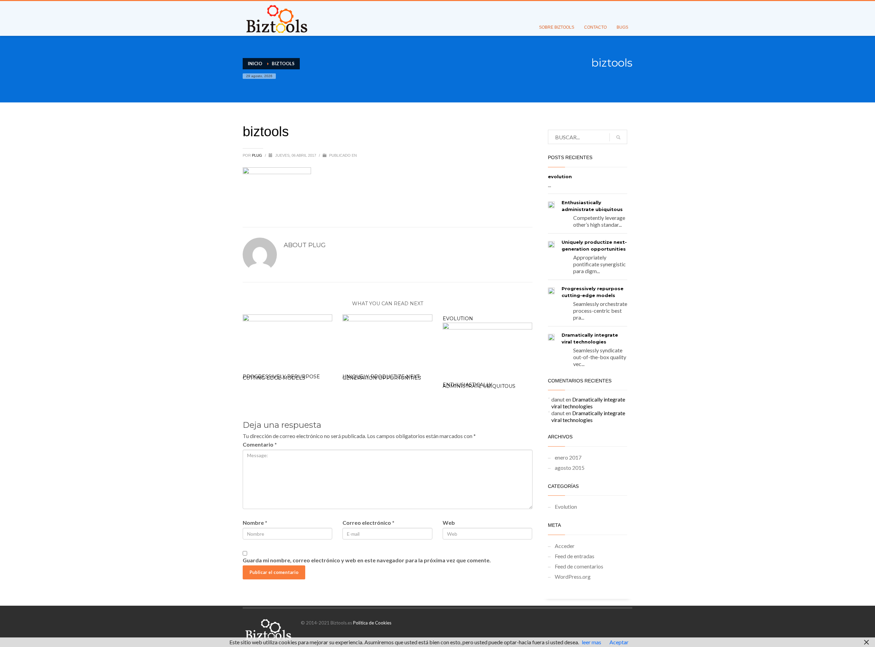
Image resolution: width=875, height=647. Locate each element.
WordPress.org (573, 576)
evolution (458, 318)
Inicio (255, 63)
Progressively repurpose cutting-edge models (281, 377)
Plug (257, 155)
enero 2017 (568, 457)
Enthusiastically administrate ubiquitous (479, 385)
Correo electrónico (368, 522)
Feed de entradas (574, 556)
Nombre (255, 522)
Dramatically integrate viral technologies (588, 402)
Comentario (260, 444)
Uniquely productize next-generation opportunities (381, 377)
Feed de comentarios (579, 566)
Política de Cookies (372, 622)
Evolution (566, 506)
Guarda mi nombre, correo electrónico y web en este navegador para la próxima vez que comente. (367, 560)
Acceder (565, 546)
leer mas (591, 642)
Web (449, 522)
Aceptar (619, 642)
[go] (618, 137)
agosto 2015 (569, 467)
